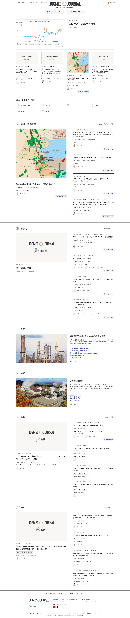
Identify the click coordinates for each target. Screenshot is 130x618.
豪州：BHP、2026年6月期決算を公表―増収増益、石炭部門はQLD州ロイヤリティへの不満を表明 (103, 71)
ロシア (91, 155)
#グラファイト (24, 79)
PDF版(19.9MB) (108, 171)
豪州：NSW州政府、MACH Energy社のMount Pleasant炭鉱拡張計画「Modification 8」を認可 (93, 574)
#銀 (78, 431)
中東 (76, 75)
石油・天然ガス (73, 27)
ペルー (88, 445)
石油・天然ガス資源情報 (80, 82)
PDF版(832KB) (83, 92)
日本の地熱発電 (74, 397)
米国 (28, 66)
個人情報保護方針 (52, 613)
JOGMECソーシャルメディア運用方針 (83, 613)
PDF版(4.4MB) (108, 194)
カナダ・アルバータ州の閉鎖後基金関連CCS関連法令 (85, 354)
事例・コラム (73, 400)
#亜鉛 (79, 492)
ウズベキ (104, 199)
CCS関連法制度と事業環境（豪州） (80, 348)
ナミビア (101, 234)
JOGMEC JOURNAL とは (22, 2)
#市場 (74, 142)
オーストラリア (109, 66)
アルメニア (98, 199)
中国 (95, 422)
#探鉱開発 (77, 85)
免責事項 (32, 613)
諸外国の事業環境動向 (76, 356)
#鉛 (76, 492)
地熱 (71, 593)
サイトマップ (97, 613)
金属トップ (108, 417)
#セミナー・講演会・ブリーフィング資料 (50, 78)
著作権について (41, 613)
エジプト (90, 234)
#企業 (74, 187)
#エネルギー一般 (70, 85)
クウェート (80, 75)
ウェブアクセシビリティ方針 (65, 613)
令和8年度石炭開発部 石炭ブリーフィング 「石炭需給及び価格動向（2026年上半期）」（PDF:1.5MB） (52, 71)
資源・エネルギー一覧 (53, 12)
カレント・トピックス (83, 428)
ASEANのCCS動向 (75, 352)
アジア (84, 255)
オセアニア (103, 66)
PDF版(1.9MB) (108, 149)
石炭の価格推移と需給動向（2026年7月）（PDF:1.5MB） (93, 536)
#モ (82, 433)
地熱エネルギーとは (75, 395)
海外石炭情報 (99, 75)
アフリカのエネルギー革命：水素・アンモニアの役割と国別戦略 (93, 237)
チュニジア (95, 234)
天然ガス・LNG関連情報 (82, 23)
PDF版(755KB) (108, 440)
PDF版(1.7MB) (108, 318)
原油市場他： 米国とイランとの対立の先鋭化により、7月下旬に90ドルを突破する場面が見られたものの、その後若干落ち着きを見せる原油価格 (93, 134)
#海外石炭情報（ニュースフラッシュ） (100, 78)
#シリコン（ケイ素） (25, 78)
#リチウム (18, 79)
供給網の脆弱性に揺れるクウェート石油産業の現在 (35, 184)
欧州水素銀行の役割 (23, 268)
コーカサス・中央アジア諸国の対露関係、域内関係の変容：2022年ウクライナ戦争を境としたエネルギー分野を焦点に (93, 203)
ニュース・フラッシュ (24, 75)
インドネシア (89, 422)
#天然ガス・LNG (86, 210)
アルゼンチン (103, 422)
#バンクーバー (31, 79)
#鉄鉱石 (80, 476)
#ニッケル (33, 78)
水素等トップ (108, 228)
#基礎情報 (75, 163)
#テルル (99, 431)
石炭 (43, 76)
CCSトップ (73, 361)
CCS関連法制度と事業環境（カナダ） (80, 350)
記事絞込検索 (76, 12)
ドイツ (93, 255)
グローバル (52, 66)
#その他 (80, 456)
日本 (87, 255)
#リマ (83, 456)
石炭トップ (108, 507)
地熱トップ (73, 404)
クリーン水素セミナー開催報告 (82, 258)
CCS (66, 593)
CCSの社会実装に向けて (77, 357)
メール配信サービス (35, 2)
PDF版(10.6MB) (108, 217)
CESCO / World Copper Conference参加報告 (88, 425)
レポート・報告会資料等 (28, 271)
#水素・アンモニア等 (87, 243)
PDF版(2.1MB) (108, 294)
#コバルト (18, 78)
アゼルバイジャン (91, 199)
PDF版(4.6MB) (108, 271)
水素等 (18, 271)
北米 (26, 66)
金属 (18, 75)
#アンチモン (83, 431)
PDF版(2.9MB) (108, 250)
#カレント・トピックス (79, 541)
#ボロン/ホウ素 (77, 433)
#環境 (85, 264)
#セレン (94, 431)
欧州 (84, 155)
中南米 (98, 422)
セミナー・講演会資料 (50, 76)
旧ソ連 (87, 155)
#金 (76, 431)
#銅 (74, 431)
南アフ (105, 234)
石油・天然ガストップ (105, 124)
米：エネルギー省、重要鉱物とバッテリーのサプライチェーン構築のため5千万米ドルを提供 (26, 71)
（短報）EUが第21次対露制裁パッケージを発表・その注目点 (92, 158)
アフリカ (85, 234)
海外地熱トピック (75, 399)
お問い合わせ (44, 2)
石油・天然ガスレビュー (89, 184)
